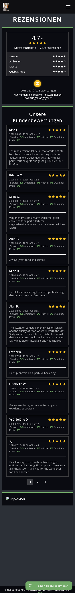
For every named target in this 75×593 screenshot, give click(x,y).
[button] (68, 7)
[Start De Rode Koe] (6, 7)
